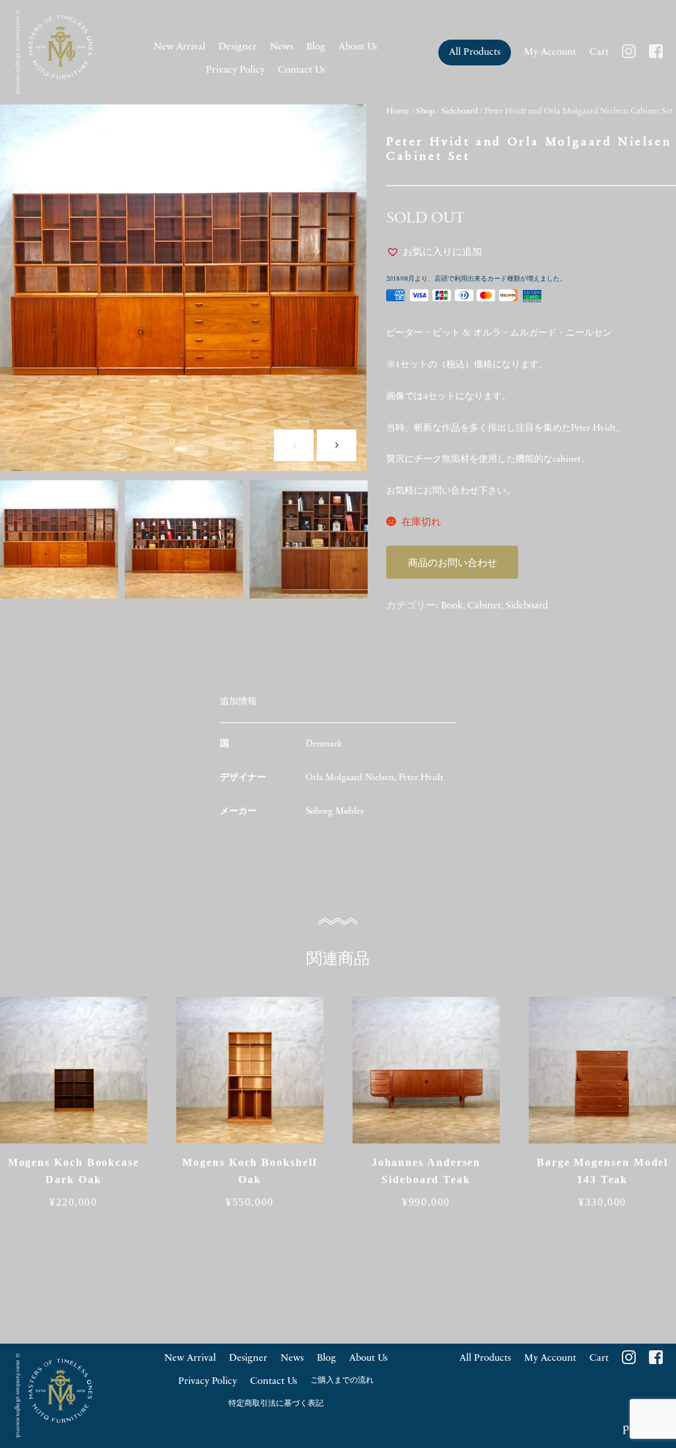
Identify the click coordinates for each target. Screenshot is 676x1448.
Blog (315, 47)
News (281, 47)
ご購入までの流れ (342, 1381)
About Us (358, 47)
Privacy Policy (235, 70)
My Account (550, 52)
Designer (238, 47)
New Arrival (179, 47)
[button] (434, 253)
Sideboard (459, 111)
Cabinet (484, 606)
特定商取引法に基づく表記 (275, 1404)
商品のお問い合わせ (452, 564)
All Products (474, 52)
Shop (425, 111)
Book (452, 606)
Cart (599, 52)
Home (397, 111)
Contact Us (301, 70)
